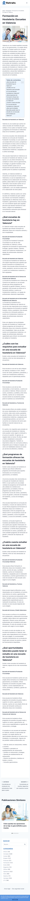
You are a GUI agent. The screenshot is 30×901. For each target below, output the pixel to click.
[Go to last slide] (4, 818)
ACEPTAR (15, 899)
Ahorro (5, 851)
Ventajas (5, 878)
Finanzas (6, 860)
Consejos (6, 854)
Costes (5, 856)
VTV (4, 880)
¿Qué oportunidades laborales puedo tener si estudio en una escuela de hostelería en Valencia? (13, 111)
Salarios (5, 876)
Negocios (6, 867)
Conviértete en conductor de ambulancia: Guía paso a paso (7, 786)
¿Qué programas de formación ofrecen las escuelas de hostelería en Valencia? (12, 97)
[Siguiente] (25, 818)
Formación (6, 862)
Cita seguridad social (18, 888)
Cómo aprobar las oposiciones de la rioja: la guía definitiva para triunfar (15, 826)
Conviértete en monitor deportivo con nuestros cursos (22, 785)
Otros (5, 873)
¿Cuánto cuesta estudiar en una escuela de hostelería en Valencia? (13, 104)
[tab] (13, 833)
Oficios (5, 869)
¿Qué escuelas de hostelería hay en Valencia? (11, 84)
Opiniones (6, 871)
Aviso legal (7, 888)
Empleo (5, 858)
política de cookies (4, 898)
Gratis (5, 865)
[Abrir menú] (26, 3)
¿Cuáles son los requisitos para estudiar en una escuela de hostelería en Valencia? (13, 90)
